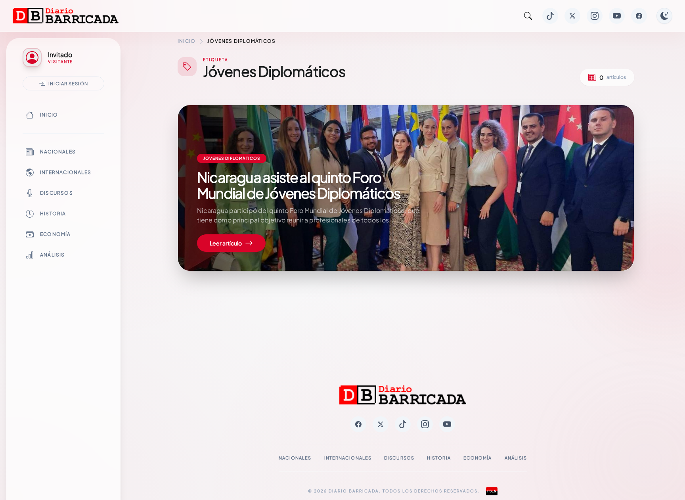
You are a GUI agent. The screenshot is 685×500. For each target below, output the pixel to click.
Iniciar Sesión (68, 83)
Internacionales (65, 172)
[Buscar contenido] (528, 16)
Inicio (49, 115)
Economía (55, 234)
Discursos (56, 193)
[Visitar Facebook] (639, 16)
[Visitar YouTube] (617, 16)
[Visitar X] (572, 16)
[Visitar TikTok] (550, 16)
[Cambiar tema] (664, 16)
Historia (53, 213)
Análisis (52, 255)
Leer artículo (226, 243)
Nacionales (58, 152)
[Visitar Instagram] (595, 16)
